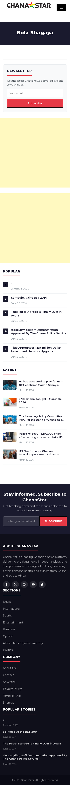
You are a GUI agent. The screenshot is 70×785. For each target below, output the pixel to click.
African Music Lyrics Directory (23, 643)
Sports (7, 615)
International (11, 608)
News (7, 601)
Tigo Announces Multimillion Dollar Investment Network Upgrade (36, 349)
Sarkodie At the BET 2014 (29, 297)
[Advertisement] (35, 153)
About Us (9, 668)
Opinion (8, 636)
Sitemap (8, 702)
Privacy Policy (12, 689)
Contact (8, 675)
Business (9, 629)
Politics (8, 650)
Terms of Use (12, 696)
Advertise (9, 682)
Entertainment (13, 622)
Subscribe (35, 103)
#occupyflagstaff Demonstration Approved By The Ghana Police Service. (39, 331)
